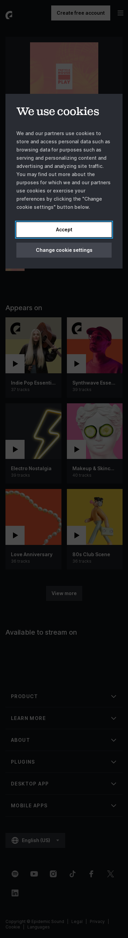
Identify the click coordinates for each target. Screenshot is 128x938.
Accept (64, 229)
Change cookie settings (64, 250)
